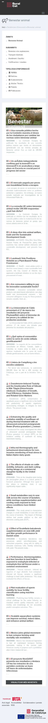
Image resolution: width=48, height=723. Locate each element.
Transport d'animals (15, 55)
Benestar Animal (15, 41)
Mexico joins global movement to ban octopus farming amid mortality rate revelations (23, 635)
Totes (13, 73)
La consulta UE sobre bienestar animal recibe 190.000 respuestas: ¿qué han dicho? (24, 208)
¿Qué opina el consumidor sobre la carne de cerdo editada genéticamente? (21, 338)
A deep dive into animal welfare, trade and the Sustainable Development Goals (23, 234)
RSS (13, 705)
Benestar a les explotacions (18, 51)
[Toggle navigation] (3, 1)
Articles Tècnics (16, 83)
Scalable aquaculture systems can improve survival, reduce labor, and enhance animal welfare (23, 618)
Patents (13, 87)
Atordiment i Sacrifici (16, 58)
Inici (3, 27)
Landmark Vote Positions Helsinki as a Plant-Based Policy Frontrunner (22, 260)
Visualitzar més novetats (24, 682)
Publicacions (15, 91)
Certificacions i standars (17, 62)
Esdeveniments (16, 80)
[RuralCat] (13, 5)
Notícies (13, 76)
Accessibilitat (16, 703)
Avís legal (6, 703)
